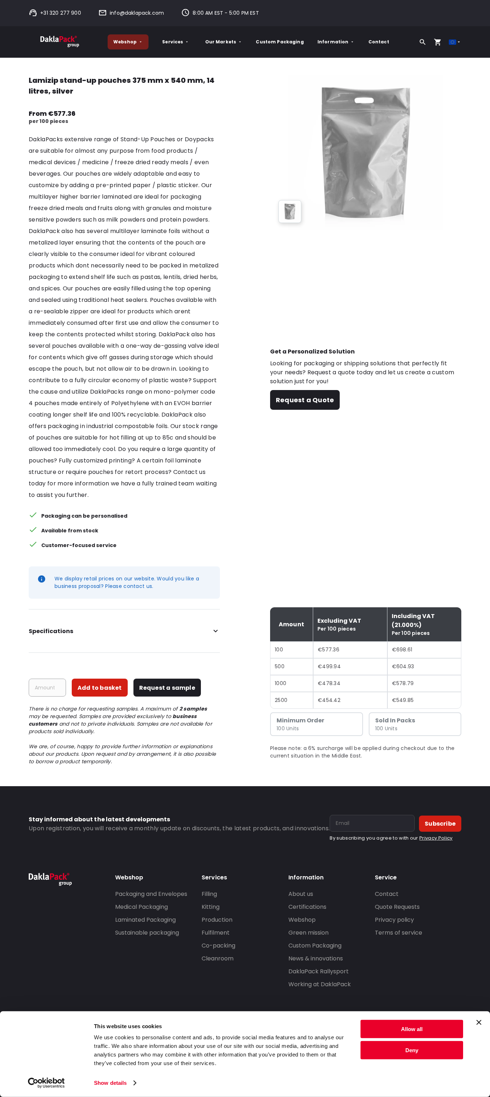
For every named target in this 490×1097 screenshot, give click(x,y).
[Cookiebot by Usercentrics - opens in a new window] (46, 1083)
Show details (110, 1083)
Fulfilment (216, 933)
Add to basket (99, 688)
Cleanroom (218, 958)
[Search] (423, 42)
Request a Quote (305, 399)
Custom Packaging (279, 42)
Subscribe (440, 824)
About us (300, 894)
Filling (209, 894)
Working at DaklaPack (319, 984)
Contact (378, 42)
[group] (289, 211)
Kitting (211, 907)
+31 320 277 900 (60, 12)
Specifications (51, 631)
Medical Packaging (141, 907)
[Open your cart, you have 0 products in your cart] (438, 42)
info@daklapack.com (137, 12)
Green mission (308, 933)
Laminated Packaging (145, 920)
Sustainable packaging (147, 933)
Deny (411, 1050)
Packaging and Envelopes (151, 894)
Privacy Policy (435, 838)
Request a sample (167, 688)
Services (172, 42)
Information (333, 42)
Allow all (412, 1029)
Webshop (125, 42)
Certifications (307, 907)
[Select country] (455, 42)
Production (217, 920)
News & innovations (315, 958)
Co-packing (218, 945)
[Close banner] (478, 1022)
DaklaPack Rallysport (318, 971)
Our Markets (220, 42)
